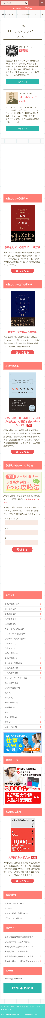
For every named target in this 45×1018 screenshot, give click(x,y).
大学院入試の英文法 (19, 857)
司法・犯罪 (11, 717)
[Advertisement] (22, 168)
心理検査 (10, 619)
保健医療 (10, 707)
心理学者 (10, 643)
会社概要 (8, 908)
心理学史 (10, 648)
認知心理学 (11, 683)
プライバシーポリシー (14, 918)
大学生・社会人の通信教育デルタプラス (22, 961)
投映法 (23, 50)
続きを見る (22, 82)
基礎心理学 (11, 653)
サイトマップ (6, 1009)
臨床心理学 (12, 604)
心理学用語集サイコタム (18, 1014)
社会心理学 (11, 673)
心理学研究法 (12, 687)
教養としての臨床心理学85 (22, 331)
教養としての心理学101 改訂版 (22, 247)
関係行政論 (11, 702)
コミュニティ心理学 (15, 633)
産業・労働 (11, 727)
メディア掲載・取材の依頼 (16, 913)
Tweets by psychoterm (12, 978)
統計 (8, 692)
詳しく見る (22, 270)
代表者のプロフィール (14, 903)
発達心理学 (11, 668)
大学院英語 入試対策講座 (16, 951)
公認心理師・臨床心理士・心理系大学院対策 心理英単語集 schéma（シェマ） (22, 421)
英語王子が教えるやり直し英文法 (19, 956)
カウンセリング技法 (15, 629)
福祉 (8, 712)
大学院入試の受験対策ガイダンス (19, 946)
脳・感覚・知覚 (13, 663)
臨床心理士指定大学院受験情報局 (19, 937)
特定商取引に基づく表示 (31, 1007)
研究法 (9, 697)
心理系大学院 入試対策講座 (17, 941)
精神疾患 (10, 609)
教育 (8, 722)
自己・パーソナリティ (16, 678)
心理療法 (10, 624)
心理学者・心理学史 (15, 638)
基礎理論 (10, 614)
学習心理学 (11, 658)
